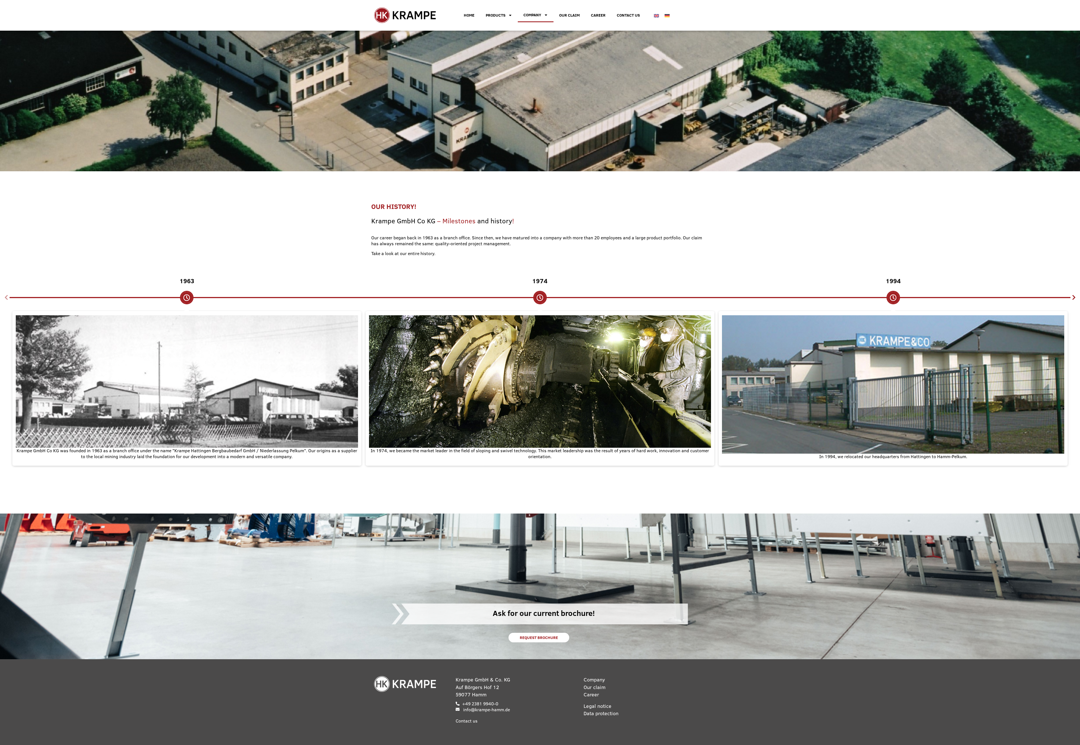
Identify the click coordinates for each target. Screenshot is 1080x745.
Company (532, 15)
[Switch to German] (667, 15)
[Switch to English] (656, 15)
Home (469, 15)
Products (495, 15)
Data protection (601, 713)
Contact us (628, 15)
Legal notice (597, 706)
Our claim (569, 15)
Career (598, 15)
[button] (6, 297)
